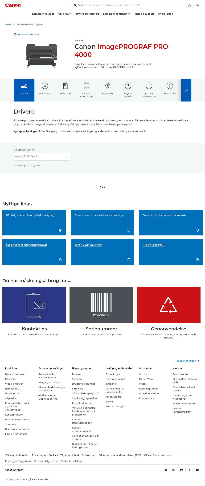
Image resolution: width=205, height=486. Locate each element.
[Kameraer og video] (55, 14)
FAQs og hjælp (128, 94)
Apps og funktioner (86, 94)
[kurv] (197, 5)
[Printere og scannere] (100, 14)
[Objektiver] (72, 14)
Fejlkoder (170, 93)
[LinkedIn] (181, 470)
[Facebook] (166, 470)
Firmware (107, 93)
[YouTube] (197, 470)
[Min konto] (189, 5)
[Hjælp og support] (155, 14)
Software (45, 93)
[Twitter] (189, 470)
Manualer (66, 93)
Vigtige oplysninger (149, 94)
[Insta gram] (173, 470)
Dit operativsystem (24, 149)
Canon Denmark (15, 469)
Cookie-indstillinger (72, 461)
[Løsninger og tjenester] (131, 14)
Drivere (24, 93)
